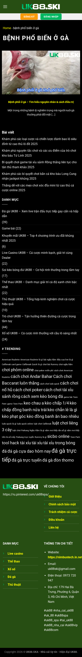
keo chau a (34, 403)
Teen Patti (75, 437)
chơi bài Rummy (50, 364)
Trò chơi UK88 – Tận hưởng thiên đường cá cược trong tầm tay (39, 319)
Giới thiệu (55, 496)
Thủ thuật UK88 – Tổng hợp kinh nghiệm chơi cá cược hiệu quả (38, 301)
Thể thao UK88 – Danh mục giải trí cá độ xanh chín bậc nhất (39, 284)
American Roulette (11, 359)
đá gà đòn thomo (58, 460)
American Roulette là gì (31, 359)
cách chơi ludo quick (49, 384)
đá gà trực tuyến (27, 460)
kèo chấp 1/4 (57, 403)
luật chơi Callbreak (42, 424)
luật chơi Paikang (20, 430)
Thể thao (14, 561)
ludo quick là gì (9, 424)
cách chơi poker (28, 389)
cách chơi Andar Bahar (31, 376)
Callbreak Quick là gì (32, 364)
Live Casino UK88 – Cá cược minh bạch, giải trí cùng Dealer (37, 255)
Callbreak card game (12, 364)
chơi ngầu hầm (66, 364)
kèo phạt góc (14, 416)
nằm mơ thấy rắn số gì (55, 430)
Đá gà (12, 577)
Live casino (15, 553)
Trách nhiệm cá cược (63, 512)
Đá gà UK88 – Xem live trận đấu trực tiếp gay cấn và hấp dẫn (40, 213)
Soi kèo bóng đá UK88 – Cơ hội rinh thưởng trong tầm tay (40, 270)
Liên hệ (54, 527)
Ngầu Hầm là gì (37, 430)
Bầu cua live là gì (65, 359)
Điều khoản (56, 520)
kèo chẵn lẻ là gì (62, 409)
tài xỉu (37, 442)
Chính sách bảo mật (62, 504)
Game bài (8, 228)
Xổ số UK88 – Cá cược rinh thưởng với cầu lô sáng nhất (39, 333)
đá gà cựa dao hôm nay (29, 451)
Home (7, 28)
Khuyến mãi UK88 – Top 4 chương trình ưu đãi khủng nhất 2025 (38, 238)
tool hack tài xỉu (16, 442)
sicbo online (58, 436)
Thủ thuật (14, 584)
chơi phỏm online (18, 369)
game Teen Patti (15, 404)
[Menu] (5, 6)
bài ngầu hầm (49, 359)
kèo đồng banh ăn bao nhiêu (53, 416)
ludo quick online (25, 424)
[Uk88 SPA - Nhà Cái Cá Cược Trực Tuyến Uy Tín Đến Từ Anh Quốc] (41, 6)
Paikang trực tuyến (25, 437)
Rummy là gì (41, 437)
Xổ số (11, 569)
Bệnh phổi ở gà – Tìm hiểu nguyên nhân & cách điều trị (41, 102)
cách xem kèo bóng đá (42, 396)
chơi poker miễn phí (44, 370)
